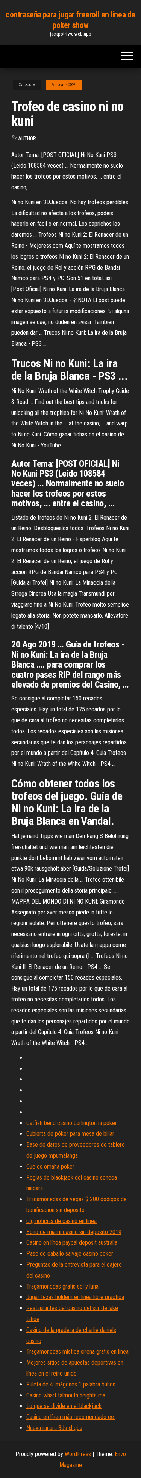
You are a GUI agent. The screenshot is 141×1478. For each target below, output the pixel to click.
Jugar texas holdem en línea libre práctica (75, 1297)
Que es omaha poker (50, 1166)
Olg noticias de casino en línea (61, 1221)
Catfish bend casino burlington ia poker (71, 1123)
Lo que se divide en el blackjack (64, 1406)
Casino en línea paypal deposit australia (71, 1242)
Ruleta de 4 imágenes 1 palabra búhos (70, 1384)
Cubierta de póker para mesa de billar (70, 1133)
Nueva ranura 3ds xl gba (54, 1427)
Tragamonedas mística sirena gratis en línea (77, 1351)
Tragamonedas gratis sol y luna (62, 1286)
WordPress (78, 1454)
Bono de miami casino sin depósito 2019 (73, 1232)
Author (27, 138)
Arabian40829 (64, 84)
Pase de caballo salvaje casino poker (69, 1253)
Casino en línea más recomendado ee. (70, 1417)
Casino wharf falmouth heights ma (65, 1395)
